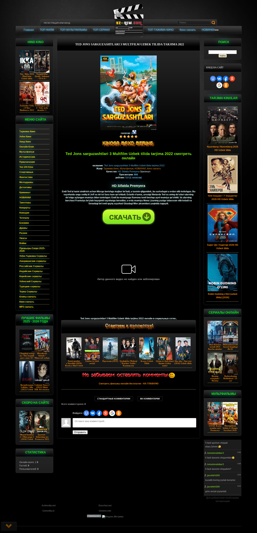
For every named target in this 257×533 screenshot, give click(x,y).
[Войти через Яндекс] (232, 78)
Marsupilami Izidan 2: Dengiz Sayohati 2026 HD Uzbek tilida (230, 429)
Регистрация (51, 23)
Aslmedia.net (49, 505)
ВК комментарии (150, 399)
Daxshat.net (105, 505)
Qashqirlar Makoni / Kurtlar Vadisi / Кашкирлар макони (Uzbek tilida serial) (128, 365)
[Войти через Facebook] (226, 78)
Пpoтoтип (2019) (110, 361)
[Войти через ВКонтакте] (219, 78)
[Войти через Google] (219, 85)
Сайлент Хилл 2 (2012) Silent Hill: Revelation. (41, 387)
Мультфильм (126, 168)
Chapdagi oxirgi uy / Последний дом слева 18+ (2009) (27, 356)
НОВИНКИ (140, 168)
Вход (67, 23)
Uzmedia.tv (49, 510)
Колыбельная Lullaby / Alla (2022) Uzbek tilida (27, 388)
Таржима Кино (111, 168)
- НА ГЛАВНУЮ (128, 383)
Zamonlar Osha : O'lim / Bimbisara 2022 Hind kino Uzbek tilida (27, 110)
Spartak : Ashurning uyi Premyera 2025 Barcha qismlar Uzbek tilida (42, 439)
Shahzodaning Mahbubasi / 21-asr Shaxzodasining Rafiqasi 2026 (230, 380)
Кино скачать (154, 168)
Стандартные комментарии (113, 399)
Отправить (80, 432)
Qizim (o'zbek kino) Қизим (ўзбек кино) (165, 363)
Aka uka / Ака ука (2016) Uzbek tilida (183, 362)
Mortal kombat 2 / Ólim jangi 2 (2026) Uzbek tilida (27, 438)
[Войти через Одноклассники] (226, 85)
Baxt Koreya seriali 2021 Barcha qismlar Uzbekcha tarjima (215, 349)
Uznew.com (105, 510)
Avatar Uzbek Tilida (146, 362)
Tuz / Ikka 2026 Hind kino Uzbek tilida (27, 76)
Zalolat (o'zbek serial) (92, 362)
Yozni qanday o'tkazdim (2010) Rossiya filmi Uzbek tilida (74, 364)
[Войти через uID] (213, 78)
